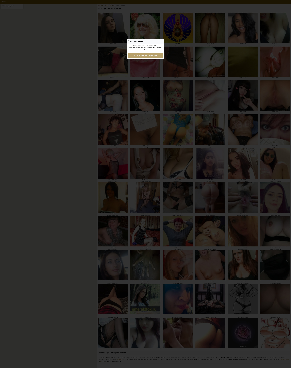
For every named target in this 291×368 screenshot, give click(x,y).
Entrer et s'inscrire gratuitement (145, 55)
